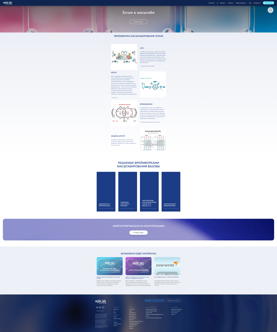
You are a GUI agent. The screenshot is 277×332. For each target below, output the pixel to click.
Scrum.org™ (131, 319)
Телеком (115, 322)
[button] (268, 2)
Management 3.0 (132, 316)
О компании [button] (257, 3)
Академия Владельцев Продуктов (136, 321)
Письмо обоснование (175, 310)
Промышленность (117, 323)
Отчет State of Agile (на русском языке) (154, 317)
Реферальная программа (176, 309)
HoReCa (115, 325)
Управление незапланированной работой (154, 314)
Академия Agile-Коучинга (134, 323)
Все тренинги (132, 309)
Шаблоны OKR (149, 312)
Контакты (173, 314)
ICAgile (130, 310)
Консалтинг (212, 3)
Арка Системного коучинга (151, 310)
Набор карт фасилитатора (151, 309)
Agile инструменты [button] (241, 3)
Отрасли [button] (230, 3)
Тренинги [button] (222, 3)
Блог (250, 3)
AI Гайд (147, 316)
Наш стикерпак (174, 312)
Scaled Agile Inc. (132, 312)
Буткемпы (131, 328)
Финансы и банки (117, 318)
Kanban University (132, 317)
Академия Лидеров (133, 324)
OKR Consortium (132, 314)
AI (217, 3)
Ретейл (115, 316)
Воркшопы (131, 326)
